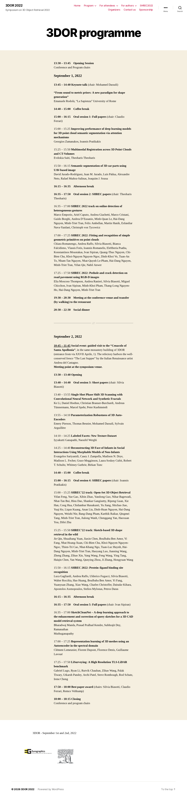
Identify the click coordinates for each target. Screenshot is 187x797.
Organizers (114, 9)
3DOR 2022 (14, 5)
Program (89, 5)
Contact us (130, 9)
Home (77, 5)
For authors (127, 5)
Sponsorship (146, 9)
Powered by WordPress (51, 789)
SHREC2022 (146, 5)
